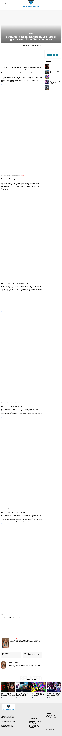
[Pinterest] (54, 55)
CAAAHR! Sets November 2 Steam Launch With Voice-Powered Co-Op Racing (55, 71)
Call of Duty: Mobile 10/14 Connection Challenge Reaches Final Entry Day (54, 77)
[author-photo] (2, 697)
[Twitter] (51, 55)
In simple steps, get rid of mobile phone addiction (10, 655)
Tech (29, 723)
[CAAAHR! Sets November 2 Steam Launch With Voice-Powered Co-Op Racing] (47, 72)
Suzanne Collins (25, 45)
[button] (3, 4)
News (31, 33)
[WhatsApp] (57, 55)
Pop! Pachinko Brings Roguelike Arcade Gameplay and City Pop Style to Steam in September (55, 82)
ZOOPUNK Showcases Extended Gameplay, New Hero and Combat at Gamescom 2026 (54, 87)
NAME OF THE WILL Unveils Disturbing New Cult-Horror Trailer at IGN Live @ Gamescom (55, 66)
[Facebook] (48, 55)
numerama (22, 175)
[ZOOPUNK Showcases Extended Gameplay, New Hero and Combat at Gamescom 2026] (47, 87)
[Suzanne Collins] (4, 665)
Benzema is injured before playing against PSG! (32, 655)
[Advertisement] (21, 58)
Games (30, 718)
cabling (20, 279)
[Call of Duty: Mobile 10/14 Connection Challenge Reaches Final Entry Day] (47, 77)
